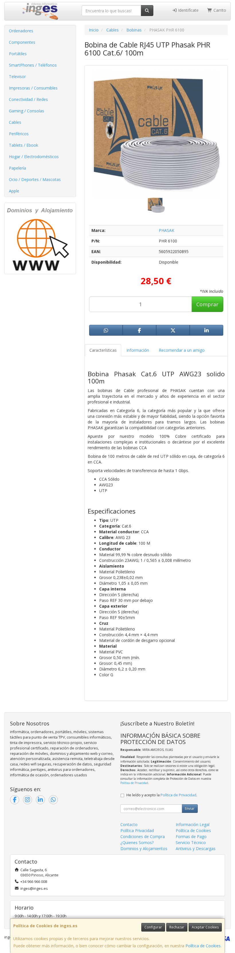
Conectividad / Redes (28, 99)
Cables (15, 122)
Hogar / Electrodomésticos (34, 156)
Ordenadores (21, 30)
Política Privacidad (137, 830)
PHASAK (166, 230)
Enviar (190, 808)
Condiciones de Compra (142, 836)
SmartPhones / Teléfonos (33, 65)
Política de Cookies (203, 945)
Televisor (17, 76)
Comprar (207, 304)
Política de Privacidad (134, 783)
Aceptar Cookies (205, 927)
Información (137, 350)
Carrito (219, 10)
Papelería (17, 168)
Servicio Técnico (191, 842)
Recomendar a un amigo (182, 350)
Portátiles (18, 53)
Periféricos (19, 133)
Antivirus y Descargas (196, 848)
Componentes (22, 42)
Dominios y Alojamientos (143, 848)
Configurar (153, 927)
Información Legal (192, 824)
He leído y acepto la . (161, 795)
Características (103, 350)
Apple (14, 191)
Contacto (129, 824)
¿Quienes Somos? (137, 842)
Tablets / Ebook (23, 145)
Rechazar (176, 927)
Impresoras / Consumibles (33, 88)
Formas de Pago (191, 836)
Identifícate (188, 10)
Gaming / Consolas (26, 111)
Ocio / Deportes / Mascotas (35, 179)
